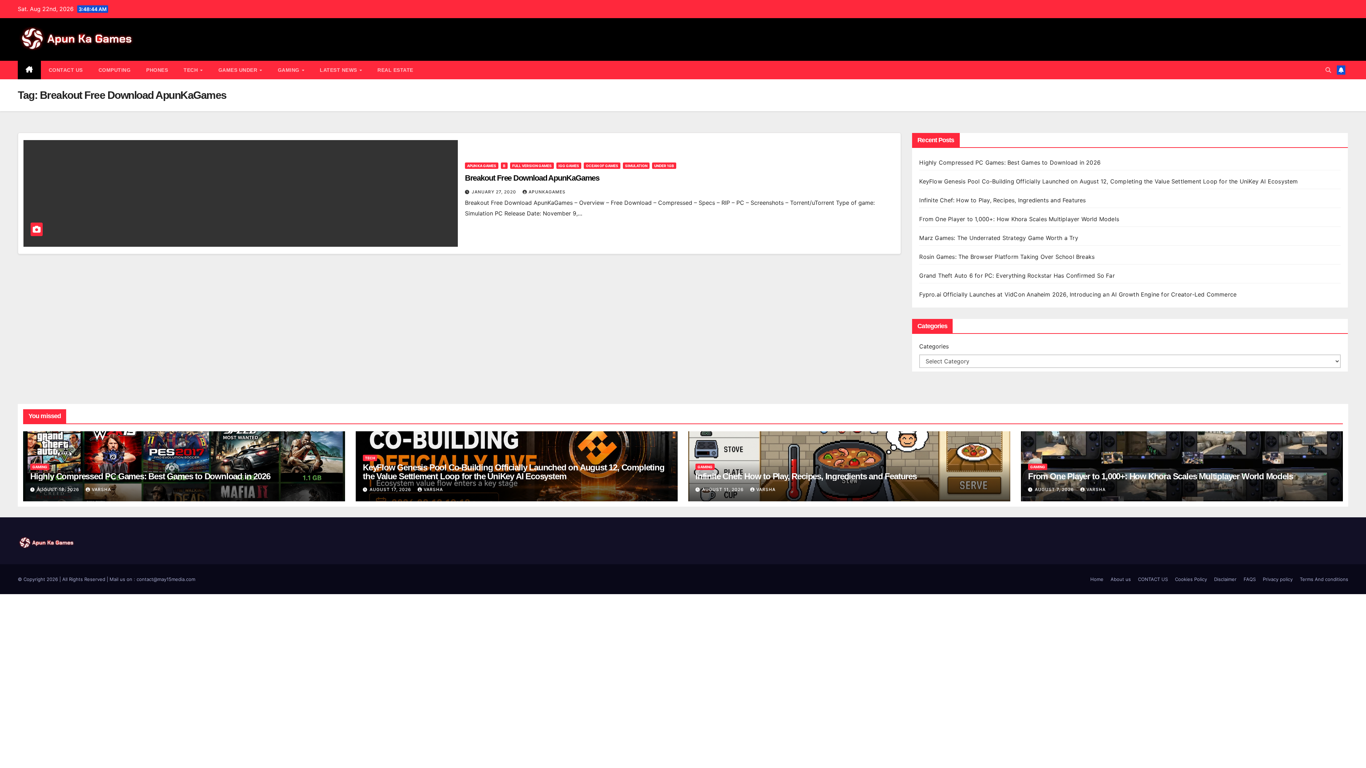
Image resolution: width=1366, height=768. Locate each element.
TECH (192, 70)
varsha (101, 489)
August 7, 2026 (1055, 489)
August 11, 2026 (723, 489)
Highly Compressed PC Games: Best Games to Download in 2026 (1010, 162)
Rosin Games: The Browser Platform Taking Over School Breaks (1007, 256)
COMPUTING (115, 70)
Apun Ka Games (481, 166)
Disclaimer (1225, 579)
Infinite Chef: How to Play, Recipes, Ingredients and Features (1002, 200)
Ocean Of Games (602, 166)
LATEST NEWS (339, 70)
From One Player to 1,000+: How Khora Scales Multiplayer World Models (1019, 219)
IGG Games (568, 166)
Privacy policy (1278, 579)
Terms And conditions (1324, 579)
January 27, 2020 (495, 191)
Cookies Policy (1191, 579)
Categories (934, 346)
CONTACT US (66, 70)
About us (1121, 579)
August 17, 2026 (391, 489)
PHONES (157, 70)
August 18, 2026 (59, 489)
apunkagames (547, 191)
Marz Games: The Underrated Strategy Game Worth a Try (998, 237)
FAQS (1250, 579)
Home (1096, 579)
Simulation (636, 166)
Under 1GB (664, 166)
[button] (1328, 70)
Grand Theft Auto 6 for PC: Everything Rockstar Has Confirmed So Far (1018, 275)
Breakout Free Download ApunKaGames (532, 178)
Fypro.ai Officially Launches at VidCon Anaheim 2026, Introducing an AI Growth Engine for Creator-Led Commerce (1078, 294)
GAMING (289, 70)
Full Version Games (532, 166)
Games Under (238, 70)
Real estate (395, 70)
